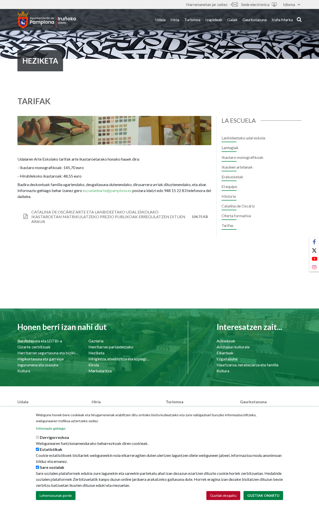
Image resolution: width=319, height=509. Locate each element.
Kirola (93, 364)
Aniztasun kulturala (233, 346)
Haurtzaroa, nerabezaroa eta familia (247, 364)
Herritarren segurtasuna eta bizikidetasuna (48, 352)
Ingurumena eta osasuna (37, 364)
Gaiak (232, 19)
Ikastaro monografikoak (242, 157)
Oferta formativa (236, 215)
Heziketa (96, 352)
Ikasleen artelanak (237, 167)
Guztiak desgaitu (223, 495)
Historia (229, 196)
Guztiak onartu (263, 495)
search (298, 19)
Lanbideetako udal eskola (243, 137)
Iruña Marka (282, 19)
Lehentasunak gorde (56, 495)
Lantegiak (230, 147)
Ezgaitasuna (227, 358)
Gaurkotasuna (254, 19)
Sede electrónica (255, 4)
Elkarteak (225, 352)
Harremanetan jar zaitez (207, 4)
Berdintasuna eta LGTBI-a (39, 340)
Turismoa (192, 19)
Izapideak (213, 19)
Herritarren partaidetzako (110, 346)
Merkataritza (100, 370)
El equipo (229, 186)
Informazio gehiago (51, 428)
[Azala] (46, 19)
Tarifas (228, 225)
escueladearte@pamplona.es (107, 190)
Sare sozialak (52, 467)
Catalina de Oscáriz (238, 206)
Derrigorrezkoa (54, 437)
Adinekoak (226, 340)
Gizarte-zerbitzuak (34, 346)
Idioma (289, 4)
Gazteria (95, 340)
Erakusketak (232, 176)
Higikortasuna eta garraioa (40, 358)
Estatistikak (51, 449)
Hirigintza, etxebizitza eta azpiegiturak (119, 358)
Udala (160, 19)
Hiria (174, 19)
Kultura (23, 370)
